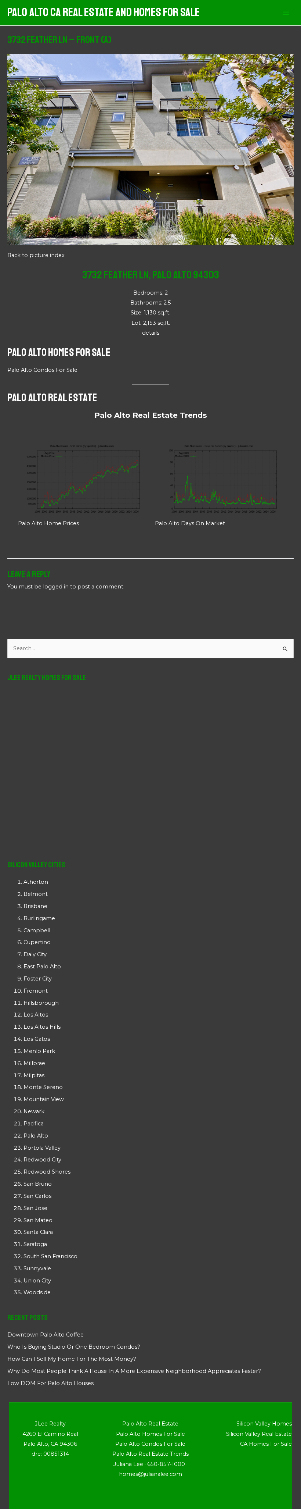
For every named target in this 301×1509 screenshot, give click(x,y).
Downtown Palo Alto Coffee (45, 1334)
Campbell (36, 930)
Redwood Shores (46, 1171)
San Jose (35, 1208)
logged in (56, 586)
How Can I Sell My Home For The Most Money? (71, 1359)
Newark (33, 1111)
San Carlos (37, 1196)
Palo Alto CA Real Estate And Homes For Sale (103, 12)
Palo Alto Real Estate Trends (150, 415)
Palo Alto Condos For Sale (42, 370)
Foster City (37, 978)
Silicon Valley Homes (264, 1423)
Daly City (35, 954)
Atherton (35, 882)
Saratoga (35, 1244)
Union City (37, 1280)
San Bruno (37, 1184)
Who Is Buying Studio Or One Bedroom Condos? (73, 1346)
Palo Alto (35, 1135)
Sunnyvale (37, 1268)
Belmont (35, 894)
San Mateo (37, 1220)
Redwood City (42, 1159)
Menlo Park (39, 1051)
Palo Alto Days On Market (190, 523)
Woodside (37, 1292)
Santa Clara (38, 1232)
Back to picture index (36, 255)
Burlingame (39, 918)
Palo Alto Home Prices (48, 523)
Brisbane (35, 906)
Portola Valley (42, 1148)
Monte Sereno (43, 1087)
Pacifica (33, 1123)
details (150, 333)
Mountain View (43, 1099)
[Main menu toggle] (286, 13)
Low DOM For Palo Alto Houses (50, 1383)
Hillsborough (41, 1003)
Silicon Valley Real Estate (259, 1434)
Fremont (35, 990)
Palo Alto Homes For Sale (58, 352)
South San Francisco (50, 1256)
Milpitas (33, 1075)
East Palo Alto (42, 966)
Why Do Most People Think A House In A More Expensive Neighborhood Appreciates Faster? (134, 1371)
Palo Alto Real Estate (52, 398)
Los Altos (35, 1014)
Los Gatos (36, 1039)
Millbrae (34, 1063)
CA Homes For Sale (266, 1444)
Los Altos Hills (42, 1027)
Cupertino (37, 942)
